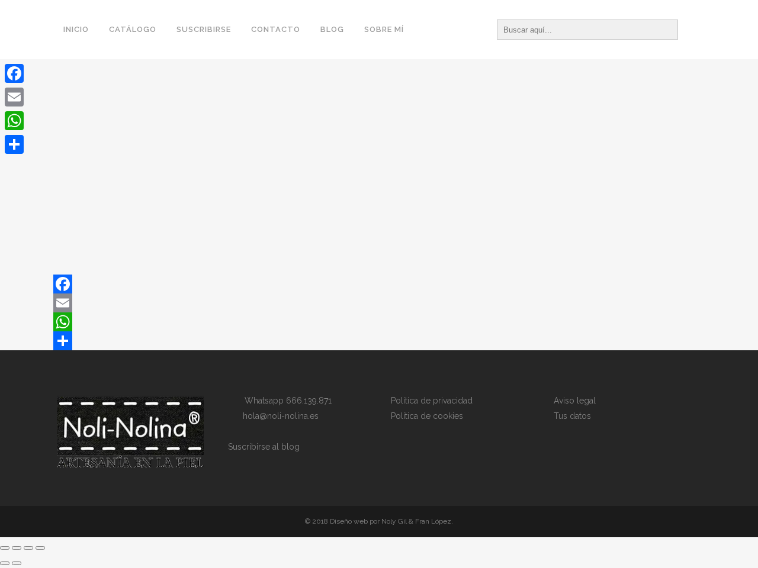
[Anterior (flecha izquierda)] (4, 563)
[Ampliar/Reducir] (4, 548)
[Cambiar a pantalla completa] (16, 548)
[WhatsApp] (379, 321)
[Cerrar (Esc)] (40, 548)
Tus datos (572, 416)
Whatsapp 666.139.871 (284, 400)
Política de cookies (427, 416)
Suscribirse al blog (264, 446)
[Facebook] (379, 284)
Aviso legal (575, 400)
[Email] (379, 302)
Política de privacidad (432, 400)
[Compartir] (379, 340)
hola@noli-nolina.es (277, 416)
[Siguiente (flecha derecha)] (16, 563)
